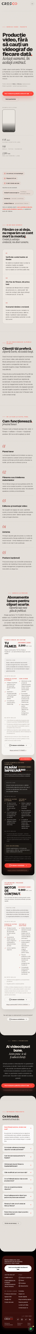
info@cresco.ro (8, 1277)
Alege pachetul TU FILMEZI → (18, 750)
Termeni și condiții (19, 1324)
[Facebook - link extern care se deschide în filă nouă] (18, 1319)
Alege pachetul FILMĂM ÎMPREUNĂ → (18, 870)
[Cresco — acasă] (10, 3)
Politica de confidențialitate (8, 1324)
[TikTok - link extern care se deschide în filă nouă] (26, 1319)
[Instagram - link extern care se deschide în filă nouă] (22, 1319)
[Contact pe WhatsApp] (31, 1329)
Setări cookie (29, 1324)
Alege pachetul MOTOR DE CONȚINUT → (18, 1004)
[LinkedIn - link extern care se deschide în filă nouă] (30, 1319)
